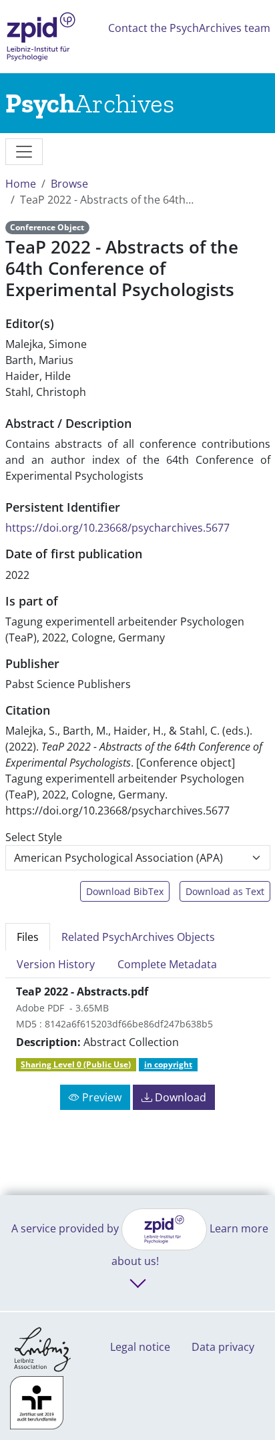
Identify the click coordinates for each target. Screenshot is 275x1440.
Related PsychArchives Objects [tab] (138, 937)
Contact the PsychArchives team (189, 28)
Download (179, 1097)
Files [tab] (28, 937)
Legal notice (140, 1347)
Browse (69, 183)
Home (20, 183)
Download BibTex (125, 891)
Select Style (33, 837)
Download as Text (225, 891)
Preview (100, 1097)
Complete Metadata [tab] (167, 964)
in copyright (168, 1064)
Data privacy (223, 1347)
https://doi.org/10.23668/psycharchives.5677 (117, 527)
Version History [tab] (56, 964)
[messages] (24, 151)
